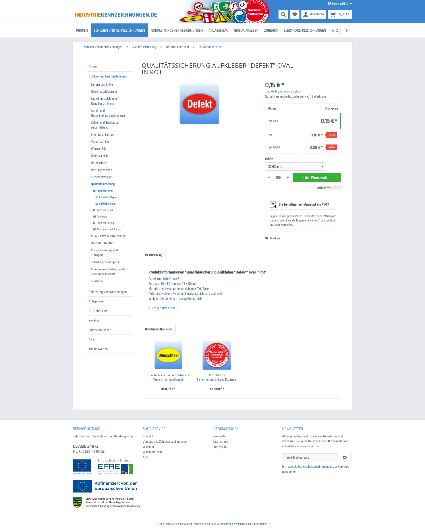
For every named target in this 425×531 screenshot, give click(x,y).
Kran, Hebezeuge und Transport (104, 253)
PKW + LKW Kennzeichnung (108, 236)
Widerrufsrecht (152, 452)
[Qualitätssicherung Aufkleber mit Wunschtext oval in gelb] (168, 355)
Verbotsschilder (101, 141)
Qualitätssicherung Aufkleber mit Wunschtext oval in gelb (168, 377)
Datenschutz (220, 441)
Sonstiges (97, 281)
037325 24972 (86, 446)
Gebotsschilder (100, 155)
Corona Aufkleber (100, 329)
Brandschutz (99, 162)
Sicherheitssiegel (101, 177)
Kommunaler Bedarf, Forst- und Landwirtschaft (108, 272)
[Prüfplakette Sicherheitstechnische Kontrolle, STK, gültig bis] (217, 355)
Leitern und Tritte (102, 84)
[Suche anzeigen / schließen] (283, 14)
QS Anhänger (100, 216)
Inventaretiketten (102, 134)
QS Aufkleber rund (103, 210)
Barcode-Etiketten (102, 243)
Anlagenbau (96, 301)
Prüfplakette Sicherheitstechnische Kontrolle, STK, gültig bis (217, 377)
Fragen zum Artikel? (165, 308)
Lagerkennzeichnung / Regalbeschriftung (105, 101)
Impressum (219, 446)
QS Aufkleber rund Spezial (107, 229)
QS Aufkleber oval (103, 191)
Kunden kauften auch (158, 329)
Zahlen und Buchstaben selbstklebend (105, 125)
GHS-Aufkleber (98, 310)
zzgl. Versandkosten (289, 91)
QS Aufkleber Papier (106, 197)
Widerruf (148, 446)
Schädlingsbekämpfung (105, 262)
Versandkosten (225, 524)
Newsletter (219, 436)
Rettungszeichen (101, 169)
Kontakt (148, 436)
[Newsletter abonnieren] (345, 457)
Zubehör (94, 320)
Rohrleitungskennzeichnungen (108, 291)
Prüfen (93, 66)
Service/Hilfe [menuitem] (340, 3)
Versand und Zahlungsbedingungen (165, 441)
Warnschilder (99, 148)
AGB (145, 457)
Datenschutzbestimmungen (315, 466)
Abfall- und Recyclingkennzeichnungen (108, 113)
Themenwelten (98, 348)
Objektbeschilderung (104, 91)
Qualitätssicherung (103, 184)
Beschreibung (153, 255)
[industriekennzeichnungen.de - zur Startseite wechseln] (116, 15)
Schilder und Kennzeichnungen (108, 76)
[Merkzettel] (294, 14)
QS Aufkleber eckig (103, 223)
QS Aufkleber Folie (105, 204)
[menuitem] (249, 14)
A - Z (92, 339)
